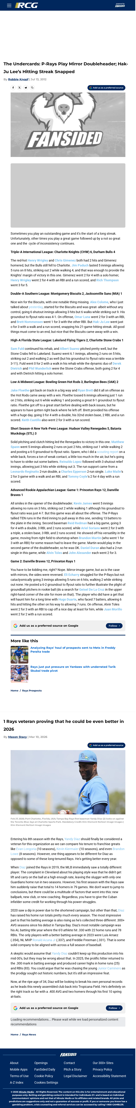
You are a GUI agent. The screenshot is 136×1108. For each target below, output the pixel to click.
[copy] (32, 87)
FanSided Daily (44, 1069)
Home (14, 690)
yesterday (36, 307)
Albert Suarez (70, 348)
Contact (69, 1063)
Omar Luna (82, 317)
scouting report (107, 452)
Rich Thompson (107, 280)
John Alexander (80, 553)
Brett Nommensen (30, 322)
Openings (41, 1063)
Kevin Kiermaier (67, 849)
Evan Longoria (26, 849)
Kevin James (83, 503)
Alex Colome (99, 302)
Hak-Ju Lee (101, 322)
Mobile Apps (18, 1069)
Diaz (22, 867)
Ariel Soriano (90, 528)
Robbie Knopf (18, 79)
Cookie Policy (43, 1076)
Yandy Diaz (72, 839)
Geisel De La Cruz (91, 589)
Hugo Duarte (67, 599)
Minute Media (26, 1092)
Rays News (29, 1034)
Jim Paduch (80, 265)
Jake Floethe (20, 390)
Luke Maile (113, 471)
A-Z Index (16, 1082)
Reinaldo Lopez (71, 462)
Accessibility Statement (109, 1076)
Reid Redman (77, 523)
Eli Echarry (71, 575)
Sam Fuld (17, 348)
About (14, 1063)
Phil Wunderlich (40, 368)
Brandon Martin (90, 538)
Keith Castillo (31, 420)
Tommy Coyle (77, 476)
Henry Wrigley (38, 260)
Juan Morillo (113, 609)
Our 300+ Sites (103, 1063)
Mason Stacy (17, 737)
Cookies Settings (46, 1082)
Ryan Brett (85, 390)
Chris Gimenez (65, 260)
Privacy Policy (102, 1069)
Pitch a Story (72, 1069)
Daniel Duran (90, 548)
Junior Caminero (109, 968)
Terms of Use (19, 1076)
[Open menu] (9, 5)
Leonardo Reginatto (25, 471)
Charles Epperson (73, 471)
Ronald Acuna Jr (44, 940)
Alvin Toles (54, 553)
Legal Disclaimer (75, 1076)
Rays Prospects (32, 690)
